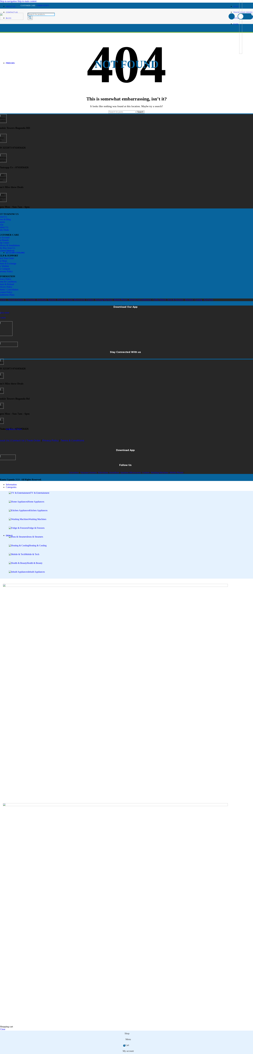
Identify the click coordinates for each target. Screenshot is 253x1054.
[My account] (231, 16)
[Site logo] (11, 19)
